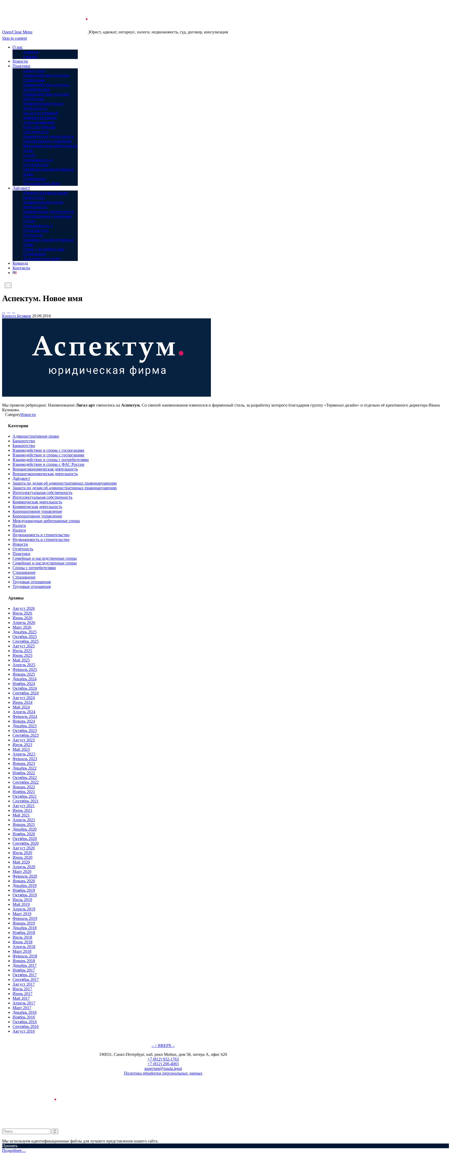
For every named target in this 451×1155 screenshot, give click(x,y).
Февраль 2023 (25, 759)
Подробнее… (14, 1150)
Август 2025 (24, 646)
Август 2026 (24, 608)
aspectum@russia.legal (163, 1068)
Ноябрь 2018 (24, 932)
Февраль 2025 (25, 669)
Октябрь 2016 (25, 1022)
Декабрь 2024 (25, 679)
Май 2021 (21, 815)
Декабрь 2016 (25, 1012)
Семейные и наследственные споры (45, 558)
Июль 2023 (22, 744)
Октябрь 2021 (25, 796)
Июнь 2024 (22, 702)
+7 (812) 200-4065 (163, 1064)
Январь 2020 (24, 881)
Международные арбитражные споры (46, 521)
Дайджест (21, 478)
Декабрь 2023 (25, 726)
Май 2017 (21, 998)
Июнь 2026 (22, 618)
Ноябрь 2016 (24, 1017)
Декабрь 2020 (25, 829)
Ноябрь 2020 (24, 834)
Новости (28, 414)
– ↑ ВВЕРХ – (163, 1045)
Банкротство (24, 441)
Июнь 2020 (22, 857)
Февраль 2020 (25, 876)
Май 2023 (21, 749)
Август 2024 (24, 697)
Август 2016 (24, 1031)
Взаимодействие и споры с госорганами (48, 450)
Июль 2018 (22, 937)
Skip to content (14, 38)
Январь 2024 (24, 721)
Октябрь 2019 (25, 895)
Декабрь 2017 (25, 965)
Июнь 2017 (22, 993)
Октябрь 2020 (25, 838)
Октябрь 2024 (25, 688)
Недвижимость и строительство (41, 535)
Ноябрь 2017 (24, 970)
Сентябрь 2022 (26, 782)
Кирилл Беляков (16, 316)
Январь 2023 (24, 763)
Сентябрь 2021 (26, 801)
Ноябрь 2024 (24, 683)
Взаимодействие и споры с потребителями (51, 459)
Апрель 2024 (24, 712)
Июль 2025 (22, 650)
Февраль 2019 (25, 918)
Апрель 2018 (24, 946)
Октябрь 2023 (25, 730)
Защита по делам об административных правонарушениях (65, 483)
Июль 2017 (22, 989)
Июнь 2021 (22, 810)
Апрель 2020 (24, 867)
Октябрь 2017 (25, 975)
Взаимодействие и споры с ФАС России (48, 464)
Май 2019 (21, 904)
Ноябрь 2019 (24, 890)
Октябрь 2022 (25, 777)
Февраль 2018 (25, 956)
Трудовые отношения (32, 582)
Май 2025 (21, 660)
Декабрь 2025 (25, 632)
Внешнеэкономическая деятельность (45, 469)
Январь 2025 (24, 674)
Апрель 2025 (24, 665)
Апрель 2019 (24, 909)
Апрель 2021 (24, 820)
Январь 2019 (24, 923)
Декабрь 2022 (25, 768)
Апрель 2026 (24, 622)
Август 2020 (24, 848)
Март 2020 (22, 871)
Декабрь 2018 (25, 928)
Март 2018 (22, 951)
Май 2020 (21, 862)
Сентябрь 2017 (26, 979)
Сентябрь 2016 (26, 1026)
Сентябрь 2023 (26, 735)
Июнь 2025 (22, 655)
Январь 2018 (24, 960)
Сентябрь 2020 (26, 843)
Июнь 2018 (22, 942)
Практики (21, 553)
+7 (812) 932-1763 (163, 1059)
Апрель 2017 (24, 1003)
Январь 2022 (24, 787)
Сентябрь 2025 (26, 641)
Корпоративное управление (37, 511)
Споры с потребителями (34, 567)
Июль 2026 (22, 613)
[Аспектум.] (61, 32)
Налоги (19, 525)
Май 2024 (21, 707)
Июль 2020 (22, 852)
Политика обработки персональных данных (163, 1073)
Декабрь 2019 (25, 885)
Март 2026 (22, 627)
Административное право (36, 436)
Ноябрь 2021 (24, 791)
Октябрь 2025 (25, 636)
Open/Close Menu (17, 32)
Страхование (24, 572)
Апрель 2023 (24, 754)
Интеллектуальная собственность (42, 492)
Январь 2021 (24, 824)
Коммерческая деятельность (37, 502)
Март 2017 (22, 1007)
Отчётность (23, 549)
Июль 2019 (22, 899)
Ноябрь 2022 (24, 773)
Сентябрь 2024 (26, 693)
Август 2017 (24, 984)
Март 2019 (22, 914)
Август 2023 (24, 740)
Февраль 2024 (25, 716)
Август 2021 (24, 805)
